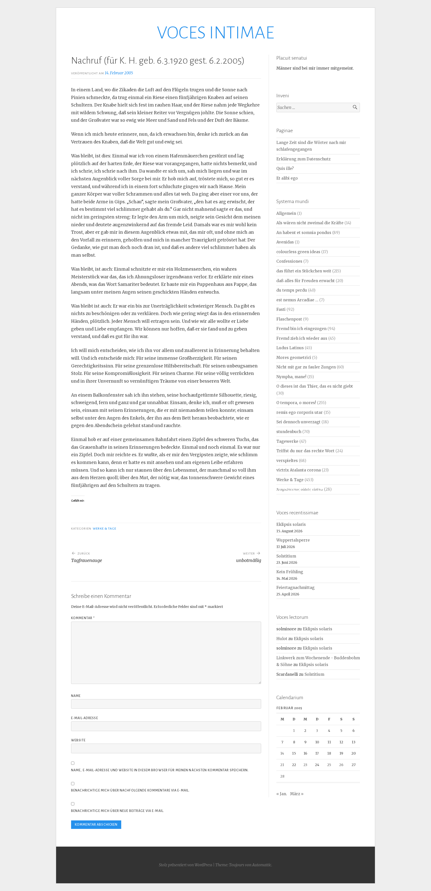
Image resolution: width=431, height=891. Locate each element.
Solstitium (286, 556)
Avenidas (285, 242)
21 (282, 765)
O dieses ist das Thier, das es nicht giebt (314, 386)
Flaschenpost (289, 319)
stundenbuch (288, 431)
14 (282, 753)
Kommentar (83, 618)
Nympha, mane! (291, 376)
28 (282, 776)
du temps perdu (291, 290)
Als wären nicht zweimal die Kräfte (309, 223)
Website (78, 740)
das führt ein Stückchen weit (303, 271)
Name (76, 696)
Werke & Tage (104, 528)
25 (329, 765)
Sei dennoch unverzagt (298, 422)
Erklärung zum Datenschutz (303, 159)
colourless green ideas (298, 251)
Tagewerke (287, 441)
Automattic (261, 865)
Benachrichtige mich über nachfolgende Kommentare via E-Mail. (130, 790)
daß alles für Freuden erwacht (305, 280)
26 (341, 765)
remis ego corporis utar (299, 412)
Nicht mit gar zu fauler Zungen (306, 367)
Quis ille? (285, 168)
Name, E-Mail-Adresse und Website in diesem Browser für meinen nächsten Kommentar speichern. (160, 770)
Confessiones (289, 261)
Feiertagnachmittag (295, 587)
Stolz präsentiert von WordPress (185, 865)
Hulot (281, 638)
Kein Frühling (289, 571)
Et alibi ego (287, 178)
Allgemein (286, 213)
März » (297, 793)
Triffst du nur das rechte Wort (305, 450)
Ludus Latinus (290, 347)
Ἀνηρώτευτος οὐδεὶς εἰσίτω (299, 489)
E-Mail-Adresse (84, 718)
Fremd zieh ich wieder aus (301, 338)
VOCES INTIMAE (215, 32)
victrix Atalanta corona (298, 470)
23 (305, 765)
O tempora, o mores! (296, 402)
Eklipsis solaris (291, 524)
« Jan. (281, 793)
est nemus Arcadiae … (297, 300)
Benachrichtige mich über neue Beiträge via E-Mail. (117, 811)
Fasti (281, 309)
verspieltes (287, 460)
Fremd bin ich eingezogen (301, 328)
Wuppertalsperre (293, 540)
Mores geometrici (293, 357)
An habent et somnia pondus (303, 232)
